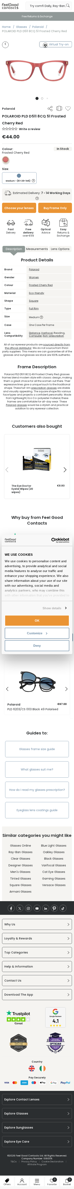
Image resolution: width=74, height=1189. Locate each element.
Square (33, 300)
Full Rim (34, 308)
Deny (37, 645)
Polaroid (34, 269)
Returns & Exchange (63, 232)
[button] (37, 98)
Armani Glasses (20, 892)
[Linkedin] (45, 908)
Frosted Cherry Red (41, 285)
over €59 (28, 232)
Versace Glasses (54, 885)
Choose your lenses (19, 208)
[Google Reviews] (55, 1026)
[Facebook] (11, 908)
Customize (34, 633)
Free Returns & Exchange (37, 16)
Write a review (29, 129)
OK (37, 620)
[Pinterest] (54, 908)
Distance (34, 333)
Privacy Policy (29, 1161)
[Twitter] (19, 908)
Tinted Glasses (20, 879)
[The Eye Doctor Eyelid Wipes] (37, 438)
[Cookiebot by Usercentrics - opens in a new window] (52, 540)
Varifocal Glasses (54, 865)
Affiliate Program (37, 1164)
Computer (35, 336)
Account (22, 1184)
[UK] (32, 1068)
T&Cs (13, 1161)
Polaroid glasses (16, 405)
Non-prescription (53, 336)
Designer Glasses (20, 865)
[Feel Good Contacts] (10, 6)
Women (34, 277)
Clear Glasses (20, 859)
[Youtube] (37, 908)
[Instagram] (28, 908)
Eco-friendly (36, 293)
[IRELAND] (42, 1068)
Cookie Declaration (53, 1161)
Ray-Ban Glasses (20, 852)
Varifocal (47, 333)
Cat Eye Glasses (53, 872)
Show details (52, 608)
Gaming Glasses (53, 879)
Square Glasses (20, 885)
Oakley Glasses (54, 852)
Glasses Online (20, 846)
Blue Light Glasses (53, 846)
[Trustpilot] (18, 1024)
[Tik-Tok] (63, 908)
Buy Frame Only (55, 208)
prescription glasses (44, 388)
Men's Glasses (20, 872)
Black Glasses (53, 859)
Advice (46, 231)
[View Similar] (59, 108)
